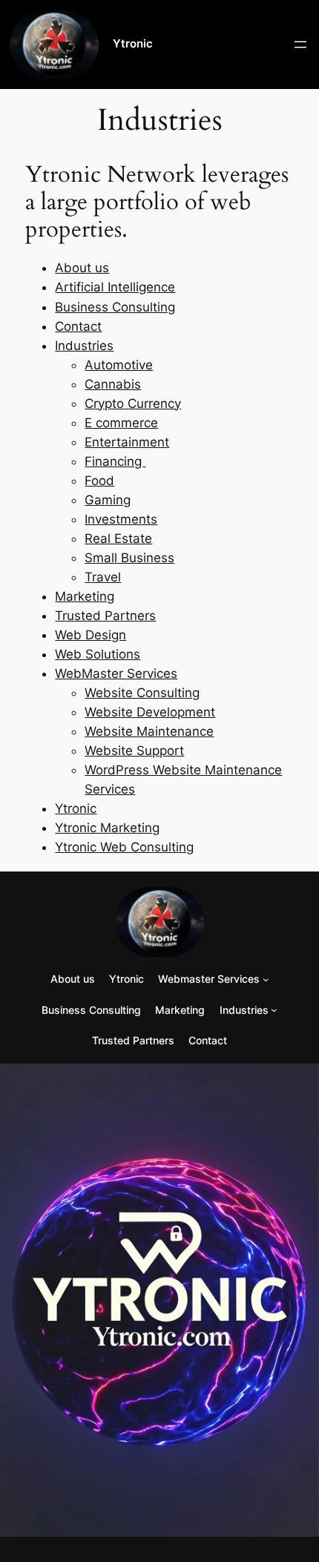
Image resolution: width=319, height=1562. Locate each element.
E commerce (121, 422)
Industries (84, 345)
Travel (103, 577)
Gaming (108, 499)
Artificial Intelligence (115, 287)
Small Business (129, 557)
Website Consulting (142, 692)
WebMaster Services (116, 673)
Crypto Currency (133, 403)
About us (82, 267)
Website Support (134, 750)
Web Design (90, 634)
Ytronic (133, 43)
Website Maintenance (149, 731)
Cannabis (113, 384)
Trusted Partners (105, 615)
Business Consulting (115, 307)
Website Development (150, 712)
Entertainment (127, 442)
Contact (78, 326)
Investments (121, 519)
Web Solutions (97, 654)
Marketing (84, 596)
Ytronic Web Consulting (124, 847)
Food (99, 480)
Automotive (119, 364)
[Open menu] (300, 44)
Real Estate (118, 538)
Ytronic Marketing (107, 827)
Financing (115, 461)
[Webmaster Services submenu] (266, 979)
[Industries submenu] (274, 1009)
